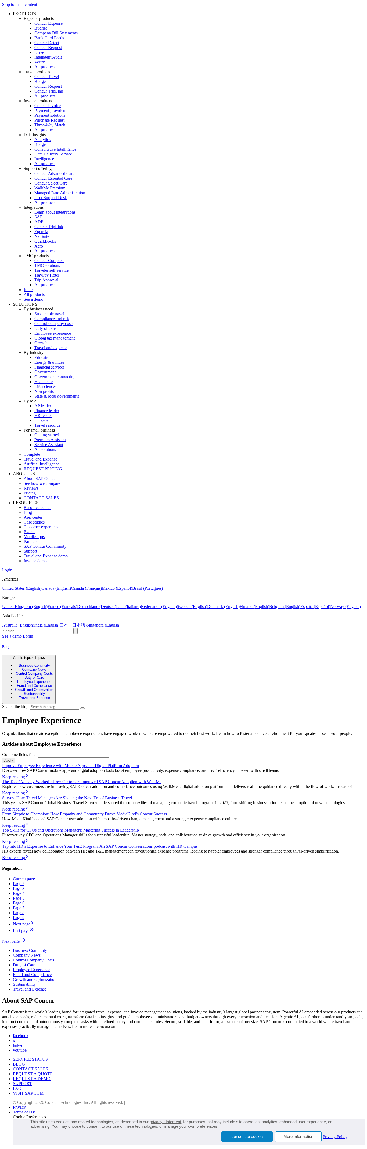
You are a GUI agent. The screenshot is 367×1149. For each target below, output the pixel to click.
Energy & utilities (49, 362)
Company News (34, 669)
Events (29, 531)
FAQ (17, 1088)
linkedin (20, 1045)
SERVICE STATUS (30, 1059)
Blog (28, 512)
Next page (11, 941)
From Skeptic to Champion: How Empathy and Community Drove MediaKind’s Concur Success (84, 814)
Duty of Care (34, 678)
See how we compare (42, 483)
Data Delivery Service (53, 154)
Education (43, 357)
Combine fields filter (19, 754)
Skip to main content (19, 4)
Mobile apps (34, 536)
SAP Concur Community (45, 546)
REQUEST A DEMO (32, 1078)
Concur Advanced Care (54, 173)
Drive (39, 52)
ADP (38, 222)
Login (7, 570)
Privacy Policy (335, 1136)
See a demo (33, 299)
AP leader (42, 406)
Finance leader (46, 410)
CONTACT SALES (41, 498)
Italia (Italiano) (128, 606)
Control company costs (53, 323)
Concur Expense (48, 23)
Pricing (30, 493)
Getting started (46, 435)
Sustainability (34, 694)
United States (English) (21, 588)
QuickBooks (45, 241)
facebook (20, 1035)
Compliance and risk (51, 318)
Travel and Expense (40, 459)
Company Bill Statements (56, 33)
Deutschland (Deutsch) (96, 606)
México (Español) (117, 588)
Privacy (19, 1107)
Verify (39, 62)
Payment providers (50, 110)
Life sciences (45, 386)
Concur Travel (46, 76)
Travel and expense (50, 347)
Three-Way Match (49, 125)
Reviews (31, 488)
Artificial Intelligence (41, 464)
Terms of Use (24, 1112)
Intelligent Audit (48, 57)
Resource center (37, 507)
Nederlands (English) (159, 606)
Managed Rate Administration (59, 192)
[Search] (82, 708)
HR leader (43, 415)
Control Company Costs (34, 673)
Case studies (34, 522)
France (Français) (62, 606)
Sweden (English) (192, 606)
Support (30, 551)
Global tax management (54, 338)
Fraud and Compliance (34, 686)
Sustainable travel (49, 314)
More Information (298, 1136)
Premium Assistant (50, 439)
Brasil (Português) (147, 588)
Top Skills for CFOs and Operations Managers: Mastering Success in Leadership (70, 830)
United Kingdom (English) (25, 606)
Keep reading (14, 777)
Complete (32, 454)
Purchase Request (49, 120)
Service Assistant (48, 444)
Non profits (44, 391)
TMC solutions (47, 265)
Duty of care (45, 328)
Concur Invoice (47, 105)
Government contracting (54, 376)
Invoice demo (35, 560)
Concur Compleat (49, 260)
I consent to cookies (247, 1136)
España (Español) (315, 606)
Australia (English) (18, 625)
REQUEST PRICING (43, 468)
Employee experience (52, 333)
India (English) (46, 625)
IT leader (42, 420)
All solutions (45, 449)
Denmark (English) (223, 606)
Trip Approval (46, 280)
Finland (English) (254, 606)
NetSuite (41, 236)
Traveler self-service (51, 270)
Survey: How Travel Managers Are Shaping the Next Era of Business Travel (67, 798)
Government (45, 372)
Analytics (42, 139)
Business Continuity (34, 665)
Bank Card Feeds (49, 38)
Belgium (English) (284, 606)
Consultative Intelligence (55, 149)
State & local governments (56, 396)
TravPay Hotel (46, 275)
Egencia (41, 231)
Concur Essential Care (53, 178)
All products (44, 67)
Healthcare (43, 381)
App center (33, 517)
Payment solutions (49, 115)
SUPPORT (22, 1083)
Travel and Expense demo (46, 556)
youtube (20, 1050)
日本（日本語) (73, 625)
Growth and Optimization (34, 690)
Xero (38, 246)
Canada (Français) (86, 588)
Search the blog (15, 706)
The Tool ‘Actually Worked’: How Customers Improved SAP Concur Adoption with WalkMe (81, 781)
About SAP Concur (40, 478)
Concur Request (48, 47)
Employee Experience (34, 682)
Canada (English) (56, 588)
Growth (41, 343)
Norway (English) (345, 606)
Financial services (49, 367)
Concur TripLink (48, 91)
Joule (28, 289)
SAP (38, 217)
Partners (30, 541)
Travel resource (47, 425)
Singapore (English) (103, 625)
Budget (40, 28)
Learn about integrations (54, 212)
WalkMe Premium (49, 188)
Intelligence (44, 159)
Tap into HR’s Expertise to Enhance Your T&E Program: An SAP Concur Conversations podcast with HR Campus (99, 846)
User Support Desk (50, 197)
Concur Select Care (50, 183)
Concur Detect (46, 42)
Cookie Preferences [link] (29, 1117)
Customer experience (41, 527)
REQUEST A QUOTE (33, 1074)
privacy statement (165, 1121)
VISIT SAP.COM (28, 1093)
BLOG (19, 1064)
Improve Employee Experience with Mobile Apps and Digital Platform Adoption (70, 765)
